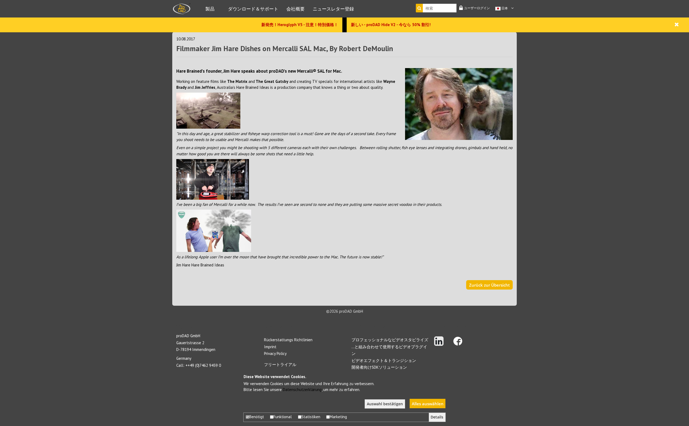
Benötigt (256, 416)
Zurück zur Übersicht (489, 285)
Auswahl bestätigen (385, 404)
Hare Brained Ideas (207, 264)
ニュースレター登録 (333, 9)
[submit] (419, 8)
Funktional (282, 416)
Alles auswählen (428, 403)
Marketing (338, 416)
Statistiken (310, 416)
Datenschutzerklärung (302, 389)
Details (437, 417)
